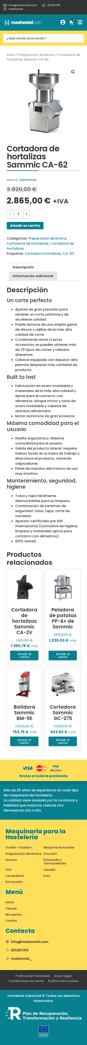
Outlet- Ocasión (18, 847)
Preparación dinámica (37, 55)
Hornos (11, 860)
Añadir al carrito (25, 225)
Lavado (49, 870)
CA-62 (68, 253)
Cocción (50, 854)
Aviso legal (63, 976)
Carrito (11, 921)
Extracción (14, 882)
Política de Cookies (63, 981)
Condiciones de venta (26, 981)
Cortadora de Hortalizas (28, 243)
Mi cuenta (13, 915)
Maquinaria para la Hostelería (35, 834)
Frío (8, 870)
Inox (47, 876)
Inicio (11, 55)
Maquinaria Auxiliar (59, 847)
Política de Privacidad (32, 976)
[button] (73, 72)
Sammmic (28, 179)
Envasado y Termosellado (55, 861)
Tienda (11, 908)
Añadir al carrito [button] (24, 655)
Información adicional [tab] (33, 276)
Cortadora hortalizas (43, 253)
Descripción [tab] (23, 267)
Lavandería (14, 876)
